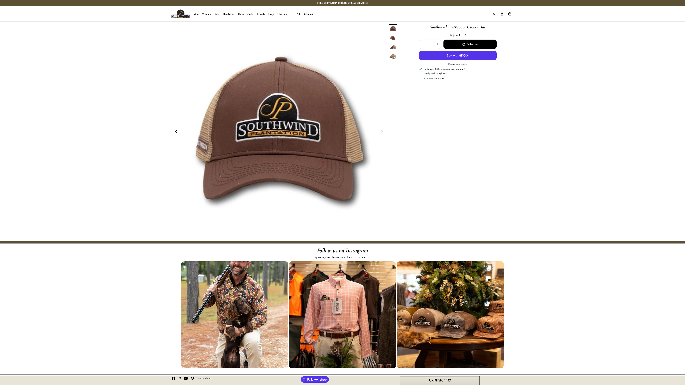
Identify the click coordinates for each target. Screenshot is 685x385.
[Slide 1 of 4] (393, 29)
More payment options (457, 64)
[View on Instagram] (234, 314)
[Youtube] (186, 378)
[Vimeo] (192, 378)
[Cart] (510, 14)
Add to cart (472, 44)
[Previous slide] (175, 132)
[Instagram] (179, 378)
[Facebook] (173, 378)
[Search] (494, 14)
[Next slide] (383, 132)
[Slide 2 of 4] (393, 38)
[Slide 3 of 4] (393, 47)
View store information (434, 78)
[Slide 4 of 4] (393, 56)
